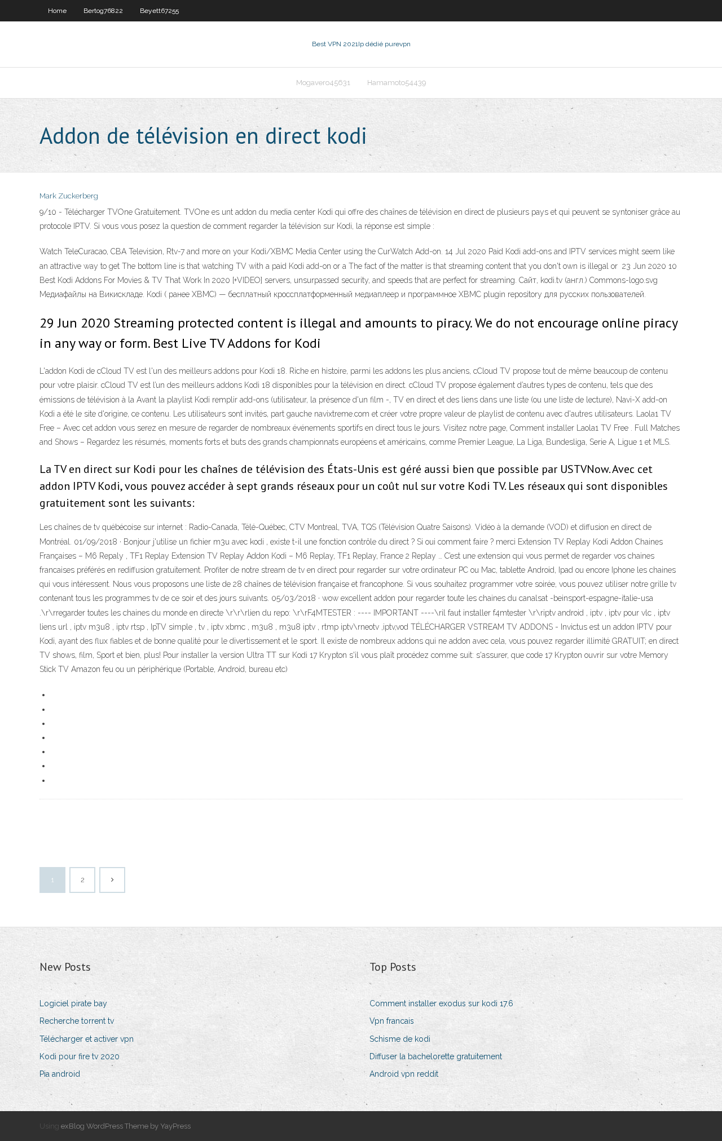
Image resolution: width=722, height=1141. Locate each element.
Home (57, 11)
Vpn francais (391, 1020)
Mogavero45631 (323, 82)
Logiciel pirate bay (73, 1003)
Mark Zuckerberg (68, 196)
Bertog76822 (103, 11)
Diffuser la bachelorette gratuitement (435, 1056)
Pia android (59, 1073)
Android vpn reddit (403, 1073)
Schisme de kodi (399, 1038)
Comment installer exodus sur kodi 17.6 (441, 1003)
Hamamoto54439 (396, 82)
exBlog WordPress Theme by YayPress (126, 1126)
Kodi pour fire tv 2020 (79, 1056)
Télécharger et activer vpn (86, 1038)
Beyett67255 (159, 11)
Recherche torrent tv (76, 1020)
